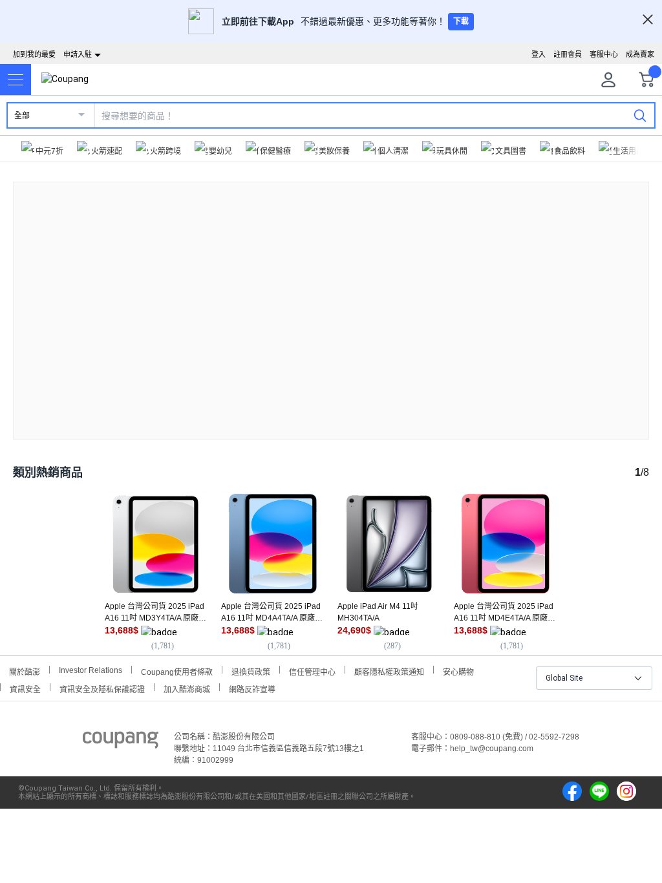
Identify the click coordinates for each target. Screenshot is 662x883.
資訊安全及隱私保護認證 (102, 688)
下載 (461, 21)
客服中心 (604, 54)
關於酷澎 (24, 671)
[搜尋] (640, 115)
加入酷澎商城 (187, 688)
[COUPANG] (120, 742)
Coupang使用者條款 (177, 671)
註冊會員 (567, 54)
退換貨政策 (250, 671)
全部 (22, 115)
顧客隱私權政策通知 (389, 671)
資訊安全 (25, 688)
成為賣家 (640, 54)
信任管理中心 (312, 671)
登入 (538, 54)
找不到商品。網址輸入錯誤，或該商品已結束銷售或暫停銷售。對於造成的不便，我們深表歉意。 (331, 300)
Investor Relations (90, 670)
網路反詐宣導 (252, 688)
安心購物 (458, 671)
